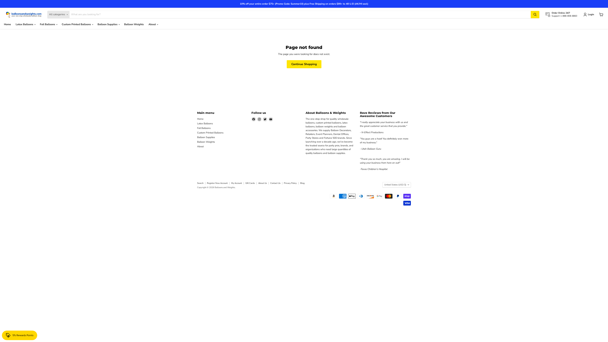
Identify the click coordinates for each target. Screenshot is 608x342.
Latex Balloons (25, 24)
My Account (236, 183)
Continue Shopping (304, 64)
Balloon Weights (134, 24)
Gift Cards (250, 183)
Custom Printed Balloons (77, 24)
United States (395, 184)
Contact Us (275, 183)
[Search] (535, 14)
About (152, 24)
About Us (262, 183)
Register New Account (217, 183)
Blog (302, 183)
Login (591, 14)
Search (200, 183)
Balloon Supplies (108, 24)
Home (7, 24)
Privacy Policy (290, 183)
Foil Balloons (48, 24)
